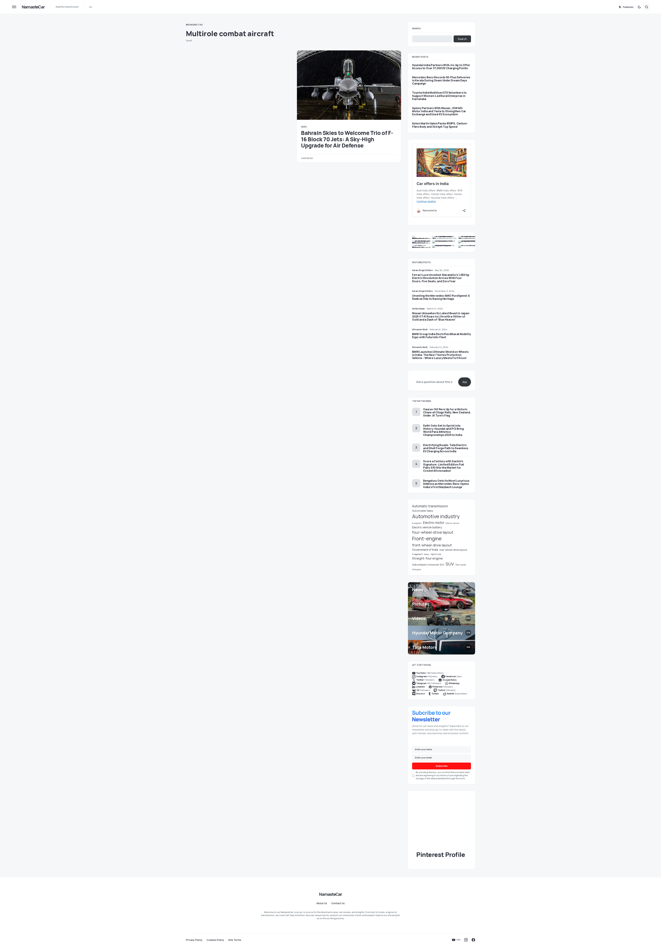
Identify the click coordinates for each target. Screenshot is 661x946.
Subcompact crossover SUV (428, 564)
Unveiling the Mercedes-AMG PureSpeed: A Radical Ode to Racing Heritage (441, 297)
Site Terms (234, 940)
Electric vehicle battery (427, 527)
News (304, 126)
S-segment (417, 554)
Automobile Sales (422, 510)
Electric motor (433, 522)
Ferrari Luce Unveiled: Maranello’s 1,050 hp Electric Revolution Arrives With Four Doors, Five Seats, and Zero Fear (440, 278)
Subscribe (442, 766)
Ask (464, 382)
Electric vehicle (452, 523)
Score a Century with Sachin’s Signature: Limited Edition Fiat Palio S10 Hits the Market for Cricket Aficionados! (443, 466)
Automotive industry (436, 516)
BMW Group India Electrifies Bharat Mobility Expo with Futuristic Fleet (441, 335)
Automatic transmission (430, 506)
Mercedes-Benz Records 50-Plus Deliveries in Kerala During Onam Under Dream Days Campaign (441, 80)
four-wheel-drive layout (432, 532)
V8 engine (416, 569)
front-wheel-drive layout (432, 545)
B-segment (417, 523)
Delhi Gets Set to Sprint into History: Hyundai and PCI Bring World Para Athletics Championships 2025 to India (443, 430)
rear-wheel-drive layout (453, 549)
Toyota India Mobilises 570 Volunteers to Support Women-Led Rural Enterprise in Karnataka (439, 96)
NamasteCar (33, 7)
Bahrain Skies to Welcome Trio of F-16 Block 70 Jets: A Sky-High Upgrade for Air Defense (347, 139)
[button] (14, 7)
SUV (450, 564)
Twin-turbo (460, 564)
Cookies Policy (215, 940)
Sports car (436, 554)
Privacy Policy (194, 940)
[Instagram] (466, 940)
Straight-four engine (427, 558)
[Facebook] (473, 940)
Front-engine (427, 538)
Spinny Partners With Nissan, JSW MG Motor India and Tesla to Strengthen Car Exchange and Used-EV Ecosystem (439, 111)
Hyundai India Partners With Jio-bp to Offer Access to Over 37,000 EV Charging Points (441, 67)
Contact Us (338, 903)
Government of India (425, 550)
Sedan (426, 554)
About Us (321, 903)
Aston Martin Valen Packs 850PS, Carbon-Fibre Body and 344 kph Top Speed (440, 125)
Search (416, 28)
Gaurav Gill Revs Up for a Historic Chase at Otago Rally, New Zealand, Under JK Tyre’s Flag (447, 412)
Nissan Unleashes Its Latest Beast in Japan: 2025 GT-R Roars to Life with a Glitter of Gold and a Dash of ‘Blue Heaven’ (441, 316)
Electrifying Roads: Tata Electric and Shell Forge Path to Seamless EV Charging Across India (445, 448)
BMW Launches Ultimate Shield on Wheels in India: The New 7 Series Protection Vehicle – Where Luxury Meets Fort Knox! (440, 355)
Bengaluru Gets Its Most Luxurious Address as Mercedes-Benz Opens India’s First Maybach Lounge (446, 484)
